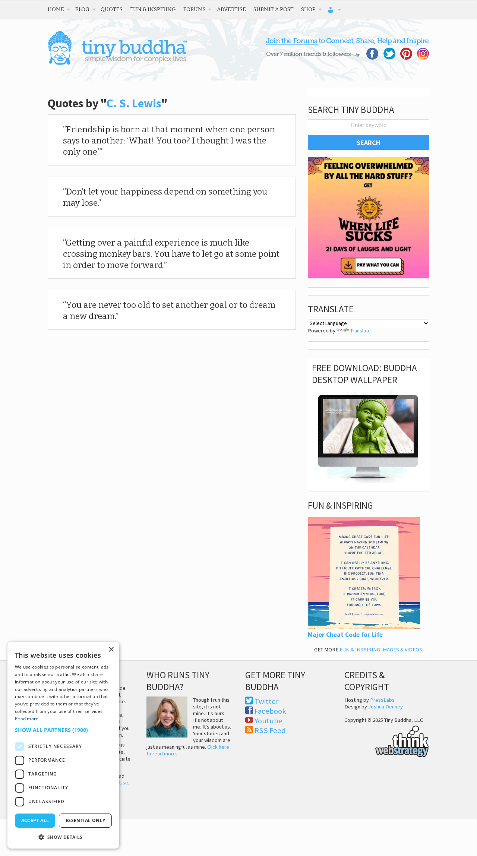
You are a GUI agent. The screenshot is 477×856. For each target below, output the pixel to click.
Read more (27, 719)
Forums (194, 9)
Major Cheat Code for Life (345, 635)
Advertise (231, 9)
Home (56, 9)
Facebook (270, 711)
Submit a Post (273, 9)
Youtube (268, 721)
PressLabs (382, 700)
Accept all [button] (35, 820)
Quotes (112, 9)
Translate (360, 330)
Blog (82, 9)
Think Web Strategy (386, 740)
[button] (63, 729)
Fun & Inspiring (153, 9)
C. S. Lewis (134, 103)
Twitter (267, 701)
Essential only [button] (85, 820)
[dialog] (63, 745)
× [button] (111, 650)
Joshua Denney (385, 706)
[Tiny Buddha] (117, 63)
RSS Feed (270, 730)
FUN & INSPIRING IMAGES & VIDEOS (380, 649)
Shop (308, 9)
